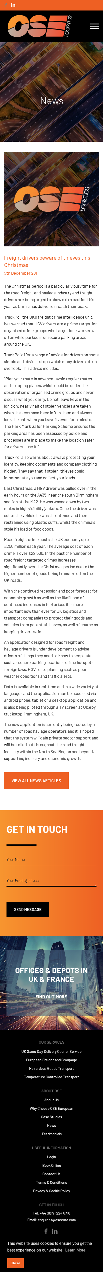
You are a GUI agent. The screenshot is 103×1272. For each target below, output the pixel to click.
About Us (51, 1100)
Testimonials (52, 1134)
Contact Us (51, 1174)
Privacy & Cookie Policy (51, 1191)
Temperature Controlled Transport (51, 1077)
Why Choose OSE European (51, 1108)
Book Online (51, 1165)
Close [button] (15, 1263)
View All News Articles (36, 780)
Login (51, 1157)
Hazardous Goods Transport (51, 1068)
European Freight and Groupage (51, 1060)
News (51, 1125)
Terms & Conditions (51, 1182)
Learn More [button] (75, 1250)
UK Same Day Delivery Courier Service (52, 1051)
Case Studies (51, 1117)
